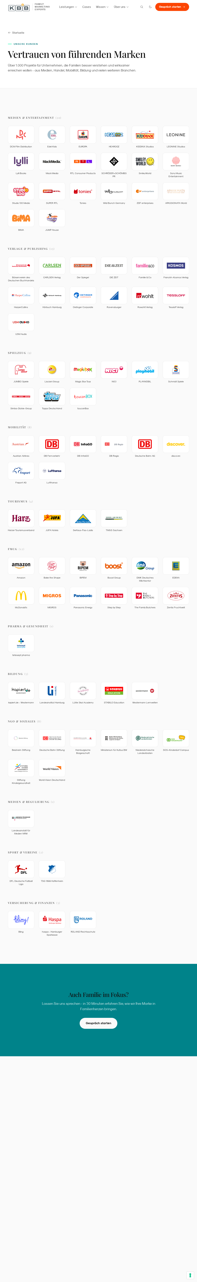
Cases (86, 6)
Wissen (100, 6)
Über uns (119, 6)
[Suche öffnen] (141, 6)
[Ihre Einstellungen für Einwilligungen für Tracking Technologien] (190, 1275)
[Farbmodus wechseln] (150, 6)
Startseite (18, 32)
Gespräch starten (170, 6)
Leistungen (66, 6)
